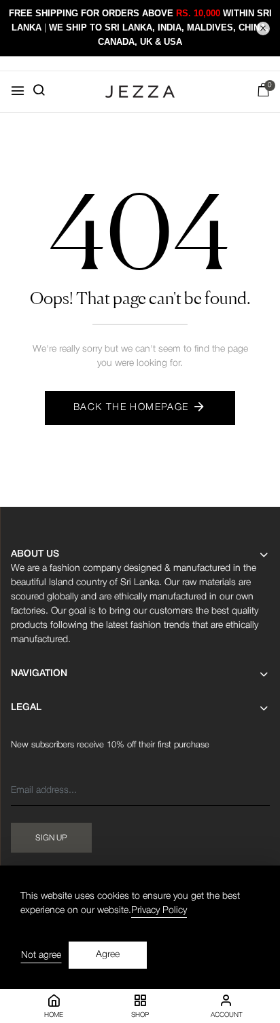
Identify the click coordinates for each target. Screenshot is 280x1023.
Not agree (41, 955)
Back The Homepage (131, 407)
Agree (108, 954)
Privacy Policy (159, 910)
